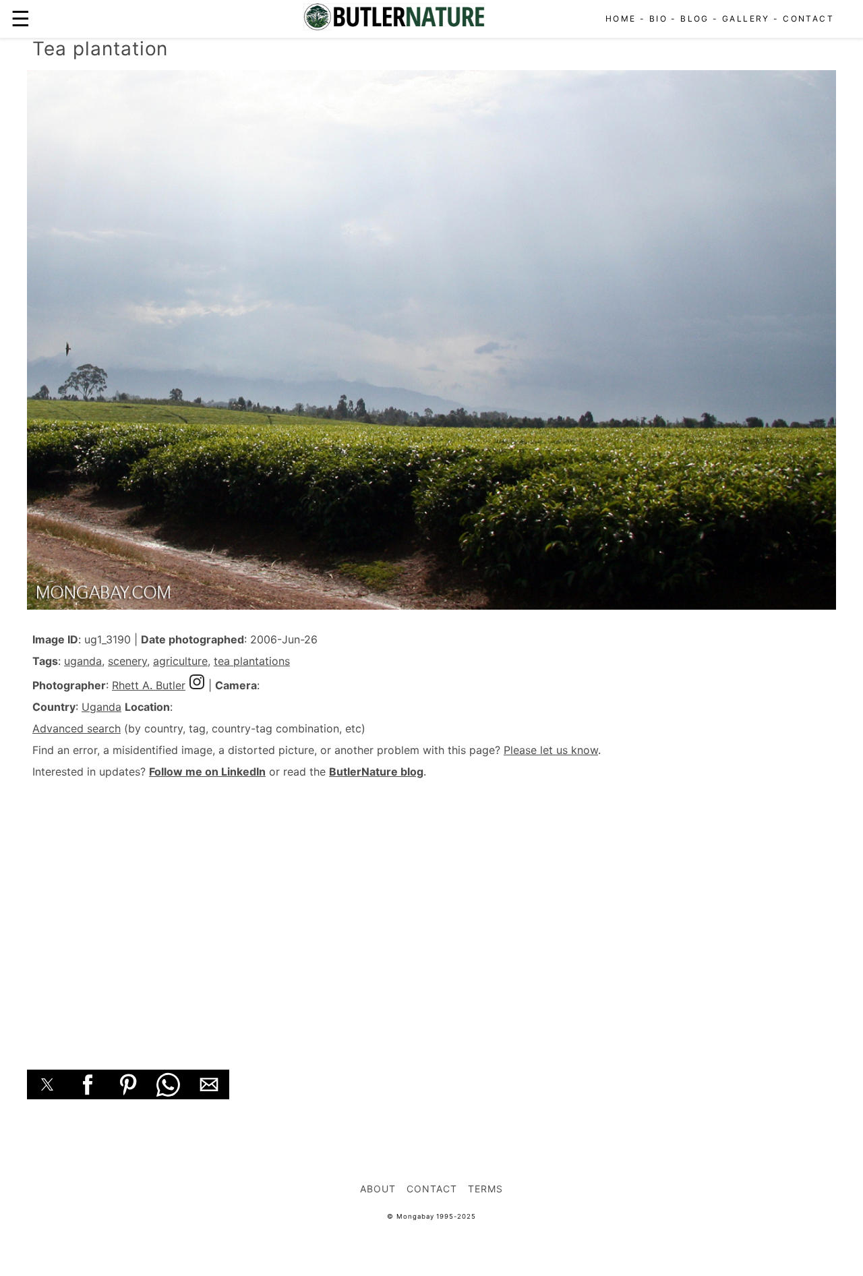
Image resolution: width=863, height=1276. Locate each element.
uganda (83, 661)
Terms (485, 1188)
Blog (694, 18)
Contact (808, 18)
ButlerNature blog (376, 771)
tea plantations (252, 661)
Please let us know (551, 750)
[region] (431, 909)
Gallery (746, 18)
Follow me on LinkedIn (207, 771)
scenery (127, 661)
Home (620, 18)
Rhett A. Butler (148, 685)
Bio (658, 18)
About (378, 1188)
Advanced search (76, 728)
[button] (47, 1084)
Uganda (101, 707)
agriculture (180, 661)
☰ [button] (20, 18)
